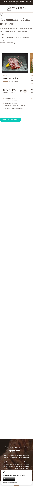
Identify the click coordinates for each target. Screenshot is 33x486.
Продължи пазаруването (10, 119)
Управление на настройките (10, 482)
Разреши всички (9, 479)
